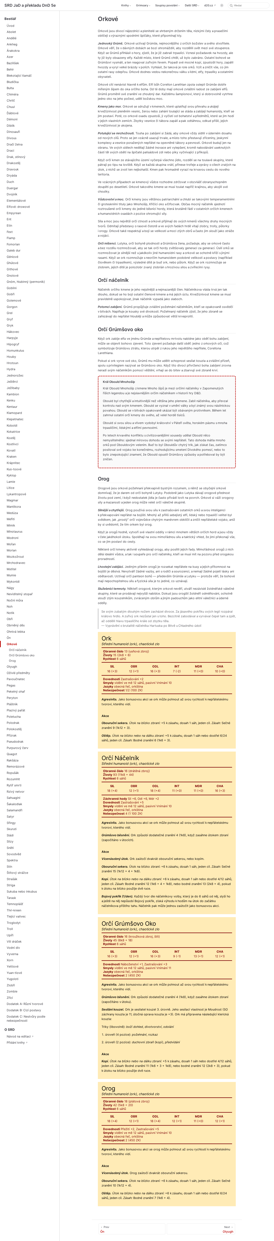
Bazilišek (13, 63)
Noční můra (15, 600)
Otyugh (12, 666)
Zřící (10, 998)
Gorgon (12, 307)
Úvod (10, 26)
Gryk (10, 325)
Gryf (10, 319)
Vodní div (13, 947)
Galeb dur (14, 250)
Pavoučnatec (16, 679)
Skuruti (12, 829)
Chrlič (11, 100)
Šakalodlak (14, 804)
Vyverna (12, 954)
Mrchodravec (16, 563)
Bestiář (10, 19)
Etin (9, 225)
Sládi (10, 835)
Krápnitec (13, 463)
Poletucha (14, 716)
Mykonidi (13, 581)
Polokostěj (14, 729)
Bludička (13, 82)
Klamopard (14, 413)
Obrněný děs (16, 625)
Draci (10, 150)
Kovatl (11, 450)
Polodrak (13, 723)
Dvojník (12, 194)
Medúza (12, 513)
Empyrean (14, 213)
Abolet (11, 32)
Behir (10, 69)
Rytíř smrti (14, 785)
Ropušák (13, 773)
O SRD (9, 1030)
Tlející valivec (16, 916)
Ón (9, 638)
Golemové (14, 300)
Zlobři (11, 985)
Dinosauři (13, 132)
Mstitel (11, 569)
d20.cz (208, 5)
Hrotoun (12, 363)
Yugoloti (12, 979)
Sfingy (11, 823)
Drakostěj (13, 163)
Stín (9, 866)
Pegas (11, 685)
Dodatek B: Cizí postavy (24, 1010)
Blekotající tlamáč (19, 75)
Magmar (12, 500)
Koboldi (12, 425)
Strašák (12, 879)
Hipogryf (13, 344)
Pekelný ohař (16, 691)
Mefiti (11, 519)
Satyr (10, 816)
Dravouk (13, 169)
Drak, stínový (16, 157)
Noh (9, 606)
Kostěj (11, 438)
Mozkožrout (15, 556)
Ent (9, 219)
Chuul (11, 107)
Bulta (10, 88)
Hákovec (13, 332)
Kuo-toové (14, 469)
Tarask (11, 898)
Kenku (11, 400)
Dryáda (12, 175)
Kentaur (12, 407)
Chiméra (12, 94)
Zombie (12, 991)
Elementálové (16, 200)
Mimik (11, 525)
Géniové (12, 257)
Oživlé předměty (18, 673)
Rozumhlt (13, 779)
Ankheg (12, 44)
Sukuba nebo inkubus (22, 891)
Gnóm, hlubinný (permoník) (26, 282)
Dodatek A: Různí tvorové (25, 1004)
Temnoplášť (15, 904)
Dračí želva (15, 144)
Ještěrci (12, 381)
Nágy (10, 588)
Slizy (10, 841)
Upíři (10, 935)
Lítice (10, 488)
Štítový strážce (17, 873)
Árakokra (13, 50)
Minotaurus (14, 531)
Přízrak (12, 735)
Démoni (12, 119)
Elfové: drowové (18, 207)
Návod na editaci (19, 1036)
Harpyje (12, 338)
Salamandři (14, 810)
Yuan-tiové (14, 973)
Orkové (12, 644)
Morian (11, 550)
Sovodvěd (14, 854)
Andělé (11, 38)
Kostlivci (12, 444)
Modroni (12, 538)
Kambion (13, 394)
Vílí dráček (14, 941)
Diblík (11, 125)
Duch (10, 182)
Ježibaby (13, 388)
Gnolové (12, 275)
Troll (10, 929)
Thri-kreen (14, 910)
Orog (12, 660)
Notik (10, 613)
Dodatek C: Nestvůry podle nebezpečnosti (26, 1018)
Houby (11, 356)
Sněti (10, 848)
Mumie (11, 575)
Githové (12, 269)
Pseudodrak (15, 741)
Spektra (12, 860)
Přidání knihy (16, 1042)
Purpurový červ (17, 748)
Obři (10, 619)
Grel (9, 313)
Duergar (12, 188)
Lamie (11, 481)
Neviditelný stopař (20, 594)
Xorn (10, 960)
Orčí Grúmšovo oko (21, 655)
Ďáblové (12, 113)
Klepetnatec (15, 419)
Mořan (11, 544)
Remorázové (15, 766)
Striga (11, 885)
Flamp (11, 238)
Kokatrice (13, 431)
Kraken (11, 456)
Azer (10, 57)
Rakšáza (12, 760)
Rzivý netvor (15, 791)
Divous (11, 138)
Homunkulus (15, 350)
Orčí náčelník (17, 650)
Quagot (12, 754)
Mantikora (14, 506)
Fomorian (13, 244)
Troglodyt (14, 923)
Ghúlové (12, 263)
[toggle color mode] (222, 5)
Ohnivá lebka (16, 631)
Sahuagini (13, 798)
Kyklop (11, 475)
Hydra (11, 369)
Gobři (11, 294)
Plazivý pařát (16, 710)
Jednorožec (15, 375)
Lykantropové (16, 494)
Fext (10, 232)
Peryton (12, 698)
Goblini (12, 288)
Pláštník (12, 704)
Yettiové (12, 966)
